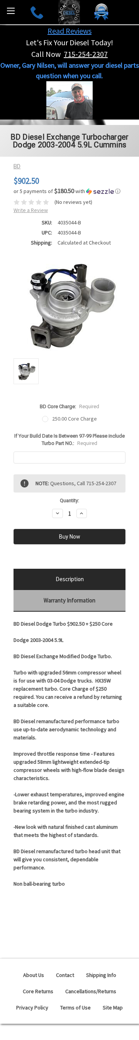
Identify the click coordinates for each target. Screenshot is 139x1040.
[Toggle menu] (10, 10)
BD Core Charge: (69, 406)
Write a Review (31, 210)
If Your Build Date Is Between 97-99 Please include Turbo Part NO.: (69, 439)
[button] (69, 191)
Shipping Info (101, 975)
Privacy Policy (32, 1007)
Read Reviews (69, 31)
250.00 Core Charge (74, 418)
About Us (33, 975)
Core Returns (38, 991)
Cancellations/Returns (90, 991)
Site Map (113, 1007)
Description (70, 579)
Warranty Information (69, 600)
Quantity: (69, 500)
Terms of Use (75, 1007)
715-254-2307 (86, 54)
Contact (65, 975)
